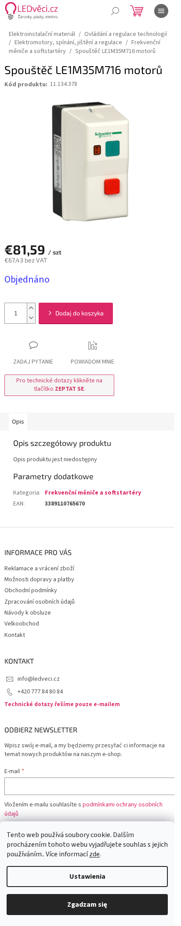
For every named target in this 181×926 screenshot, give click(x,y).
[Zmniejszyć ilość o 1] (31, 318)
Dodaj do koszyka (79, 313)
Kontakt (14, 635)
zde (94, 854)
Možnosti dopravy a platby (39, 579)
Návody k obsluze (27, 612)
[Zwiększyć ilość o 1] (31, 308)
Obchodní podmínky (30, 590)
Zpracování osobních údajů (39, 601)
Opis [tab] (18, 421)
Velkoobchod (21, 623)
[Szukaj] (115, 11)
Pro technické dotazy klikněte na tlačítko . (59, 384)
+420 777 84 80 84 (40, 691)
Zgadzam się (87, 904)
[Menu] (161, 11)
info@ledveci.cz (39, 679)
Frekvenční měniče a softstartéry (93, 492)
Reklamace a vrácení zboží (39, 568)
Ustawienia (87, 876)
